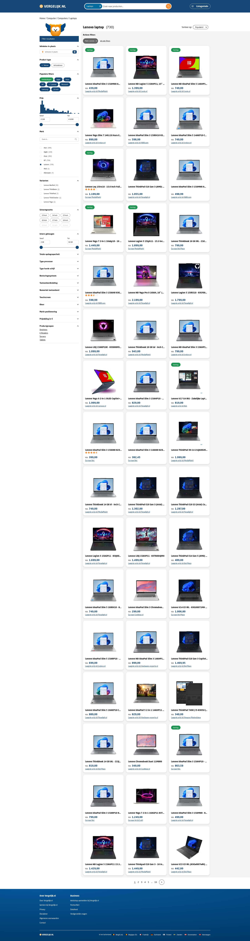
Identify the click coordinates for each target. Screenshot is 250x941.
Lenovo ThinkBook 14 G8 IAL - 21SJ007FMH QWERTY (103, 761)
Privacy (42, 909)
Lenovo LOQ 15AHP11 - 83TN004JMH (146, 556)
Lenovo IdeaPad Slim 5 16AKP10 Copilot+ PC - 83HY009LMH (103, 710)
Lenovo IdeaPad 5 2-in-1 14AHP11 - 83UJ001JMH (146, 710)
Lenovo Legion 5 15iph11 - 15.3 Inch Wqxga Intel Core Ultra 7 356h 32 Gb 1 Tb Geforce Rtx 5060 (146, 241)
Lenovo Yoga (49, 202)
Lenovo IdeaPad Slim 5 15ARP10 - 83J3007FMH (103, 658)
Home (42, 18)
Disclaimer (44, 914)
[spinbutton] (45, 119)
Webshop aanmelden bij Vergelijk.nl (84, 900)
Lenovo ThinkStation (52, 198)
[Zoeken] (168, 6)
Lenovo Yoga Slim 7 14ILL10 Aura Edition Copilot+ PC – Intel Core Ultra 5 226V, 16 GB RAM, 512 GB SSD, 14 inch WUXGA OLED (103, 135)
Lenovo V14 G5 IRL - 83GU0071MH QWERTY (189, 607)
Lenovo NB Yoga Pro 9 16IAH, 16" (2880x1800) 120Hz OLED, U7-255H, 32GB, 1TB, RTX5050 (146, 292)
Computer (51, 18)
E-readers (44, 333)
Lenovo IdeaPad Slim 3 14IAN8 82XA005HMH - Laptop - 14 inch (146, 450)
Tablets (42, 340)
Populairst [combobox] (199, 27)
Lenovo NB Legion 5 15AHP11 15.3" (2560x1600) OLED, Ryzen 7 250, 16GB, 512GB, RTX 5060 (103, 864)
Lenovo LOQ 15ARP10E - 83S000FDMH (103, 347)
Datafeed (74, 909)
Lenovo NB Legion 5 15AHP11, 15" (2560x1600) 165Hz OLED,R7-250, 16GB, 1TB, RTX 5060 (146, 84)
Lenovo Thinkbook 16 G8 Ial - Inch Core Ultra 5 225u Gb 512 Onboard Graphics (146, 347)
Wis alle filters (105, 41)
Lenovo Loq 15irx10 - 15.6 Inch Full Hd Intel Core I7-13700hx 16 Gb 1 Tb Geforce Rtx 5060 (103, 186)
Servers (43, 336)
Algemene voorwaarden (49, 918)
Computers (63, 18)
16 (155, 882)
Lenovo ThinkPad (51, 194)
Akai (46, 169)
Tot (68, 116)
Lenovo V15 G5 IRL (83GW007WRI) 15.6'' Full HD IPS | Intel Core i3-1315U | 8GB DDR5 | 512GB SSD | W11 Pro (189, 864)
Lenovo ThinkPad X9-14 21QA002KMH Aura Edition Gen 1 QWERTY (189, 450)
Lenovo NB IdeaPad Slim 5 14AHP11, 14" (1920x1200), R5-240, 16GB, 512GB (189, 84)
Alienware (49, 173)
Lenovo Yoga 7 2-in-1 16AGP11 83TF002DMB (146, 813)
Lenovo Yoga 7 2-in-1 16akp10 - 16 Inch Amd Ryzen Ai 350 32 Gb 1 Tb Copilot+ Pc (103, 241)
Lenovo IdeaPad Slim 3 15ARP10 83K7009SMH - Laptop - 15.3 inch (103, 813)
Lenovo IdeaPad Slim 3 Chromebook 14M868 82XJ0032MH (146, 607)
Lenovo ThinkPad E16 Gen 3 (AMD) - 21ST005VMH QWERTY (146, 186)
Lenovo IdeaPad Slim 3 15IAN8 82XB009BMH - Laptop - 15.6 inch (103, 450)
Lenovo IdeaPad (51, 185)
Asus (48, 156)
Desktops (43, 329)
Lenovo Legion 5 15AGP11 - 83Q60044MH (103, 556)
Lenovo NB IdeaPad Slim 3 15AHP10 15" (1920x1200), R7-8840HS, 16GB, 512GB (189, 347)
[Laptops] (100, 6)
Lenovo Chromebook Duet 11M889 (145, 761)
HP (47, 160)
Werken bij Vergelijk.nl (48, 905)
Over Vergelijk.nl (46, 900)
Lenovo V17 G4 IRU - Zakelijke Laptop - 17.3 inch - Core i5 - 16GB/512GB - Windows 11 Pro (189, 398)
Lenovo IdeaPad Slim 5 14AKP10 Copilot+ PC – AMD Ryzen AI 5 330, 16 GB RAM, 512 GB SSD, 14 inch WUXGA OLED (189, 135)
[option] (45, 65)
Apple (48, 152)
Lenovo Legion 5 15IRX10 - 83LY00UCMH (189, 292)
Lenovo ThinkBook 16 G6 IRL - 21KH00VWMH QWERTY (189, 241)
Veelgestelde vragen (78, 914)
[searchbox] (59, 139)
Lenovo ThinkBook (52, 189)
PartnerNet (74, 905)
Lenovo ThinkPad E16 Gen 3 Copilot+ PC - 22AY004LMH (189, 658)
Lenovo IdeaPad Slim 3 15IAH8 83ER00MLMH (103, 292)
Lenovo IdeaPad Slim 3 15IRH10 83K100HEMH (146, 135)
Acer (47, 148)
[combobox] (128, 6)
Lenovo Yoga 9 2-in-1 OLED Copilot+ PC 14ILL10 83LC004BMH (103, 398)
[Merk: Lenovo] (96, 41)
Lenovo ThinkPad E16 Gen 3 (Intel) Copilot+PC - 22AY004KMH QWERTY (146, 504)
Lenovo (49, 164)
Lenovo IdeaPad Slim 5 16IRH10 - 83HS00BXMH (103, 607)
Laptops (73, 18)
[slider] (41, 124)
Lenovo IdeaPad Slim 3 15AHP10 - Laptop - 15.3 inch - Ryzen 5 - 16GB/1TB (189, 761)
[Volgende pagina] (161, 882)
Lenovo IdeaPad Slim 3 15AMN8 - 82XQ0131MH (189, 813)
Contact (43, 923)
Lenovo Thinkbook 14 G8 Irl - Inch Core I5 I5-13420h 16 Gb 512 (103, 504)
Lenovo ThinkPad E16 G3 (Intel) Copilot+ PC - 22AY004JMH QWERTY (189, 504)
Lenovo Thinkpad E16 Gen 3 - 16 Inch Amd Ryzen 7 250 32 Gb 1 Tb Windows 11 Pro (146, 864)
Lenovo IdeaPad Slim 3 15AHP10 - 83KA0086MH (146, 398)
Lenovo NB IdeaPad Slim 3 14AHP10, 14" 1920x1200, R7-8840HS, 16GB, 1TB (146, 658)
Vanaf (42, 116)
